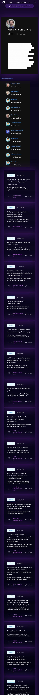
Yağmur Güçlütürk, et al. (17, 615)
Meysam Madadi (16, 146)
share (30, 196)
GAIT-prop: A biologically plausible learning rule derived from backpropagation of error (17, 214)
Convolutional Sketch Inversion (16, 631)
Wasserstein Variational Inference (17, 447)
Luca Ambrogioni (16, 123)
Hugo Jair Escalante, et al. (17, 519)
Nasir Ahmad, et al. (17, 227)
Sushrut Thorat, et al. (17, 373)
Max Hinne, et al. (17, 342)
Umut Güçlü (14, 138)
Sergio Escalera (15, 83)
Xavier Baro (14, 162)
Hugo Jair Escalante (17, 130)
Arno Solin (14, 99)
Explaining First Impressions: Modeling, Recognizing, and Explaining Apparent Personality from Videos (19, 506)
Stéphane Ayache (16, 154)
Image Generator (21, 2)
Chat (11, 2)
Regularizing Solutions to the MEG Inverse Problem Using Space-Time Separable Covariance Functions (18, 687)
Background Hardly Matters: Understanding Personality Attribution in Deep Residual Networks (19, 273)
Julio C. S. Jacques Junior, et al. (17, 488)
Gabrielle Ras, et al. (17, 196)
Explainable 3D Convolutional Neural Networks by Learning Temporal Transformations (18, 182)
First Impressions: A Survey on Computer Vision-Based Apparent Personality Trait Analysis (17, 476)
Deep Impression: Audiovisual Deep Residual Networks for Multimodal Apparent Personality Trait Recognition (19, 602)
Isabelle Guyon (15, 107)
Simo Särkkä (14, 91)
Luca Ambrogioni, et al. (17, 401)
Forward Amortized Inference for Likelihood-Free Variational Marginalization (17, 419)
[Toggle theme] (29, 2)
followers (23, 34)
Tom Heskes (14, 115)
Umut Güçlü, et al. (17, 585)
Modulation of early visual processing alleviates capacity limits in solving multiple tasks (18, 360)
